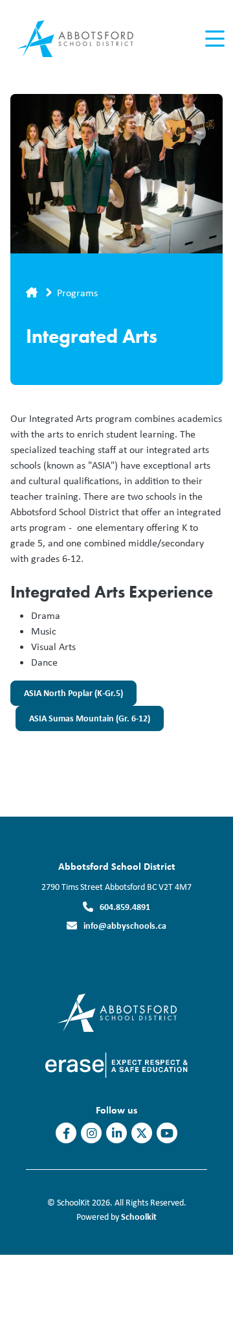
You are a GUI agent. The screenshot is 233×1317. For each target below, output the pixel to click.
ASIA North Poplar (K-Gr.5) (66, 696)
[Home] (83, 39)
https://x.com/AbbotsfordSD (142, 1133)
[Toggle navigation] (214, 39)
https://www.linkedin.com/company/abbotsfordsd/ (117, 1133)
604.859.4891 (125, 906)
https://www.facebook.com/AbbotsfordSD (66, 1133)
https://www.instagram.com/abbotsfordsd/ (91, 1133)
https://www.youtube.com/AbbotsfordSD (167, 1133)
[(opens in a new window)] (117, 1011)
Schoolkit (139, 1216)
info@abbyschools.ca (124, 925)
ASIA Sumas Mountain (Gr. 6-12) (83, 721)
